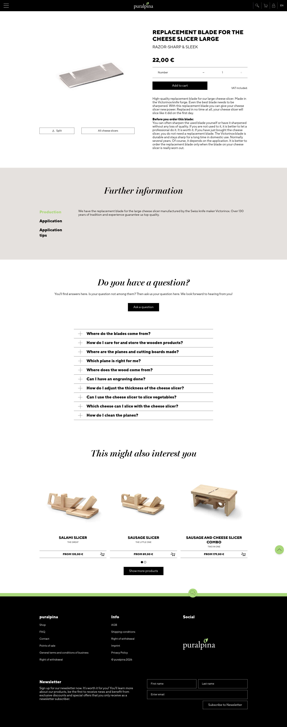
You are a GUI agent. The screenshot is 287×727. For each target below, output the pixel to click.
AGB (114, 625)
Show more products (143, 571)
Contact (44, 639)
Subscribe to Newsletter (225, 705)
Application (50, 221)
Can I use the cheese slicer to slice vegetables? (131, 397)
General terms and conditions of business (63, 652)
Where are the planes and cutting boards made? (133, 351)
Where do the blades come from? (119, 333)
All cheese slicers (108, 130)
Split (59, 130)
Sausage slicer (143, 537)
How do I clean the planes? (112, 415)
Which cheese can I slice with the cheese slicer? (132, 406)
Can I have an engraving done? (116, 379)
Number (163, 72)
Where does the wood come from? (120, 370)
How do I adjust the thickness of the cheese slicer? (135, 388)
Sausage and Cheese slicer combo (214, 540)
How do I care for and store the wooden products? (135, 342)
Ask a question (143, 307)
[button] (257, 5)
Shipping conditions (123, 632)
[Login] (273, 6)
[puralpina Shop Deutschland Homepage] (143, 5)
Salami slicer (73, 537)
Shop (42, 625)
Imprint (115, 645)
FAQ (42, 632)
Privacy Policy (119, 652)
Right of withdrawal (51, 659)
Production (50, 212)
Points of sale (47, 645)
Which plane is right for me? (114, 361)
